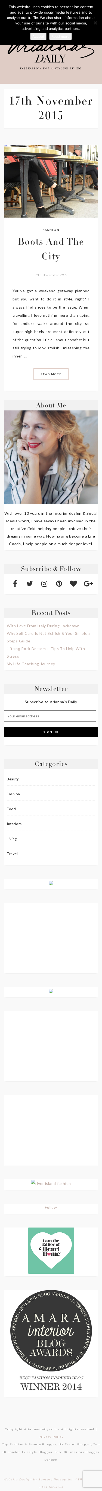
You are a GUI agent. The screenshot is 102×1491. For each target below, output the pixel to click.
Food (11, 809)
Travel (12, 854)
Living (12, 839)
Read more (60, 36)
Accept (38, 36)
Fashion (51, 229)
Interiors (14, 824)
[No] (95, 23)
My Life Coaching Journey (31, 663)
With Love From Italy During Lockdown (43, 625)
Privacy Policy (51, 1437)
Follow (51, 1207)
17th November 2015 (51, 275)
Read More (51, 374)
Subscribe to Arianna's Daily (51, 701)
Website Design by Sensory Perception (38, 1479)
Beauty (13, 779)
